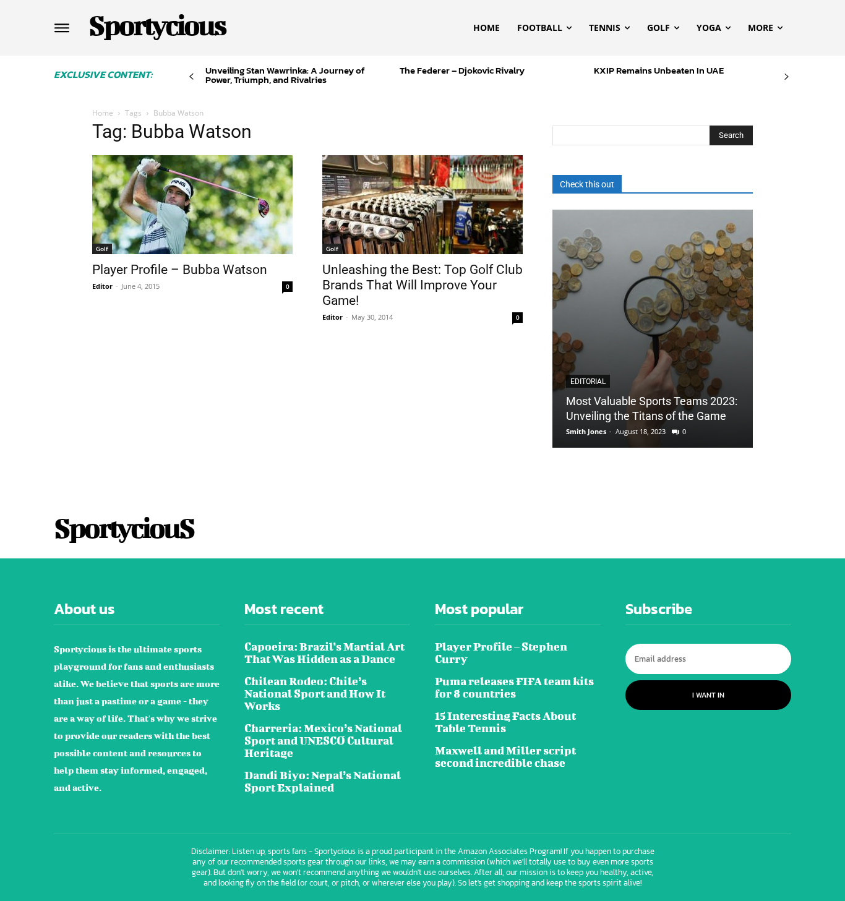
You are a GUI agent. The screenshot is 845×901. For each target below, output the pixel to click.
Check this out (587, 184)
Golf (102, 248)
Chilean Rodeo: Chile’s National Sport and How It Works (314, 693)
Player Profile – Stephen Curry (501, 652)
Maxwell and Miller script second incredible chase (505, 756)
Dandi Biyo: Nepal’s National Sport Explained (322, 781)
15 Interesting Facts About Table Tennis (505, 722)
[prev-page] (191, 77)
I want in (708, 695)
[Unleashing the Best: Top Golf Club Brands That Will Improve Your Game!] (422, 204)
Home (102, 113)
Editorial (588, 381)
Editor (102, 286)
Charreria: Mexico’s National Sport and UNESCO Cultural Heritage (323, 740)
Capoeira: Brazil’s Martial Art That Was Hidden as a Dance (324, 652)
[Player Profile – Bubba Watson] (192, 204)
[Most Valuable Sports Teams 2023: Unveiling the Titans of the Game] (652, 329)
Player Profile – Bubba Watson (179, 269)
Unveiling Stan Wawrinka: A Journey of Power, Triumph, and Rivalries (285, 75)
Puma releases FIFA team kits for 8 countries (514, 687)
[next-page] (786, 77)
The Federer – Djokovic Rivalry (462, 70)
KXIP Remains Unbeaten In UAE (659, 70)
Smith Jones (586, 431)
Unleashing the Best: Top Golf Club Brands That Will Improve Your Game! (422, 285)
